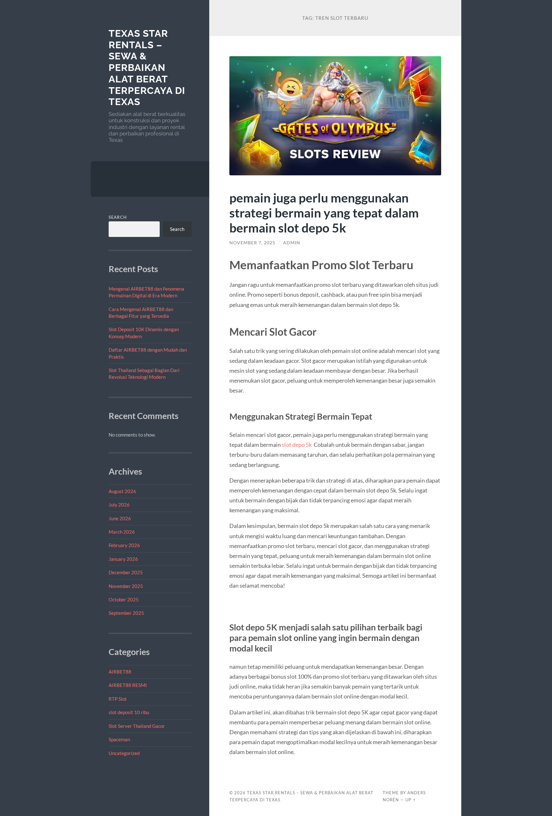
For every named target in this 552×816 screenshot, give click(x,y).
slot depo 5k (297, 444)
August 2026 (122, 491)
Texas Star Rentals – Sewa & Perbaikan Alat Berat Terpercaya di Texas (147, 67)
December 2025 (126, 572)
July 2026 (119, 504)
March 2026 (122, 532)
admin (291, 242)
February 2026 (124, 545)
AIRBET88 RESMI (128, 685)
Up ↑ (410, 799)
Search (118, 217)
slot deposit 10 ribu (129, 712)
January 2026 (123, 559)
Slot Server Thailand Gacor (137, 726)
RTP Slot (118, 699)
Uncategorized (124, 753)
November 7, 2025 (252, 242)
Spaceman (119, 739)
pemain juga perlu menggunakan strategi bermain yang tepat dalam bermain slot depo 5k (324, 212)
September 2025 (126, 613)
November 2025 (126, 586)
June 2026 (120, 518)
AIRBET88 (120, 672)
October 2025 (124, 599)
